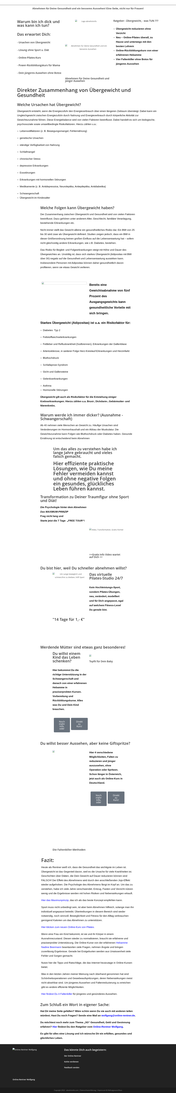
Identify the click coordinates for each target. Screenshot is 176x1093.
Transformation (27, 2)
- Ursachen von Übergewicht (33, 42)
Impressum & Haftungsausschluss (110, 1090)
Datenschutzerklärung (88, 1090)
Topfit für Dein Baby (101, 661)
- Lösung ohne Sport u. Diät (33, 50)
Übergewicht (15, 2)
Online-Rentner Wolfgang (108, 1026)
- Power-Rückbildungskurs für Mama (38, 65)
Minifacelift (60, 2)
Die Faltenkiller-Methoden (69, 849)
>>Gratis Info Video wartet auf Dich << (104, 556)
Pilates (37, 2)
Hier (54, 1026)
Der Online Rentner (72, 1056)
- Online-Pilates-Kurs (29, 57)
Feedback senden (71, 1067)
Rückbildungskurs (48, 2)
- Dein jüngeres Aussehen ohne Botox (39, 73)
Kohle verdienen (71, 1061)
